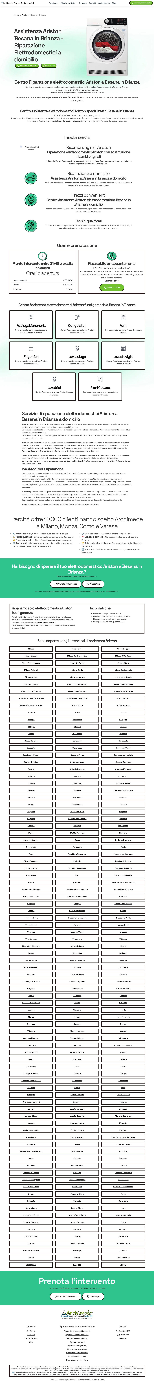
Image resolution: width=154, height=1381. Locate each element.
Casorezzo (77, 748)
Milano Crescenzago (31, 663)
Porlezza (123, 1130)
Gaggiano (77, 790)
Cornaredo (123, 776)
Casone (31, 825)
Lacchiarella (77, 804)
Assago (31, 719)
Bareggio (123, 719)
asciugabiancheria (31, 325)
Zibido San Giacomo (31, 946)
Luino (123, 1222)
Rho (77, 875)
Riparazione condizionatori (77, 1334)
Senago (77, 903)
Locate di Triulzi (77, 811)
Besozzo (31, 1165)
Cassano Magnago (77, 1179)
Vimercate (31, 1045)
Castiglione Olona (31, 1187)
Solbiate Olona (123, 1243)
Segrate (31, 903)
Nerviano (123, 833)
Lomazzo (123, 1109)
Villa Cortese (31, 939)
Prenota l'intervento (142, 3)
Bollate (123, 726)
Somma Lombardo (31, 1250)
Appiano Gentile (77, 1052)
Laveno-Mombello (123, 1215)
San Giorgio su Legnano (77, 889)
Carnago (77, 1172)
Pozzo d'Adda (31, 868)
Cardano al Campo (31, 1172)
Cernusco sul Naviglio (123, 755)
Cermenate (77, 1080)
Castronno (77, 1187)
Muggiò (77, 1017)
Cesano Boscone (123, 762)
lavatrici (54, 387)
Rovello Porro (77, 1137)
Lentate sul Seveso (31, 1002)
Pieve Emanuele (31, 861)
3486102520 (113, 287)
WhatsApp (50, 65)
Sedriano (123, 896)
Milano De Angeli (77, 663)
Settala (31, 910)
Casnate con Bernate (31, 1080)
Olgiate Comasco (31, 1130)
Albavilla (77, 1045)
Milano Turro (77, 705)
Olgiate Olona (31, 1236)
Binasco (77, 726)
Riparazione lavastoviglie (77, 1352)
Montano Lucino (77, 1123)
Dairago (31, 790)
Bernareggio (31, 960)
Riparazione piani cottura (77, 1360)
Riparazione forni (77, 1342)
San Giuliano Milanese (123, 889)
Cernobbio (123, 1080)
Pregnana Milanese (123, 868)
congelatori (77, 325)
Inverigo (123, 1102)
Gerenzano (123, 1201)
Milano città (77, 649)
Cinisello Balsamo (77, 769)
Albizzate (123, 1151)
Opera (77, 840)
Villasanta (123, 1038)
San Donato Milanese (31, 889)
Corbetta (31, 776)
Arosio (123, 1052)
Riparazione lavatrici (77, 1356)
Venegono (31, 1264)
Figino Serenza (77, 1094)
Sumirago (77, 1250)
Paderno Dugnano (123, 840)
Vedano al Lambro (31, 1038)
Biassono (123, 960)
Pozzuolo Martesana (77, 868)
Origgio (77, 1236)
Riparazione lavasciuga (77, 1349)
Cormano (77, 776)
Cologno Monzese (123, 769)
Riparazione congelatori (77, 1338)
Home (16, 15)
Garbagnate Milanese (123, 790)
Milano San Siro (123, 698)
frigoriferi (31, 356)
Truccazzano (31, 925)
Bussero (123, 733)
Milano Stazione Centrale (31, 705)
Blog (114, 3)
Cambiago (77, 741)
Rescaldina (31, 875)
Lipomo (31, 1109)
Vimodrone (77, 939)
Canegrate (123, 741)
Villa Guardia (77, 1151)
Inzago (31, 804)
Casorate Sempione (31, 1179)
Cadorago (31, 1066)
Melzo (31, 833)
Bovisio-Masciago (31, 967)
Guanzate (77, 1102)
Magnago (31, 818)
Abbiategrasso (123, 705)
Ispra (123, 1208)
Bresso (31, 733)
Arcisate (77, 1158)
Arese (77, 712)
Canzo (123, 1066)
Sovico (123, 1024)
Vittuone (123, 939)
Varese (77, 1257)
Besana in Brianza (77, 960)
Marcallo (123, 818)
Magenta (123, 811)
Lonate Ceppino (31, 1222)
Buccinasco (77, 733)
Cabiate (123, 1059)
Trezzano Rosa (31, 918)
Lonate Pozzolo (77, 1222)
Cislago (31, 1194)
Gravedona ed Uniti (31, 1102)
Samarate (123, 1236)
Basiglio (31, 726)
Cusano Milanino (123, 783)
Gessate (31, 797)
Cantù (77, 1066)
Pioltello (77, 861)
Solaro (123, 910)
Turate (77, 1144)
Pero (31, 854)
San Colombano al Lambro (123, 882)
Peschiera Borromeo (77, 854)
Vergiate (77, 1264)
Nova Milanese (123, 1017)
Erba (123, 1087)
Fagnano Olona (77, 1194)
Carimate (77, 1073)
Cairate (123, 1165)
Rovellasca (31, 1137)
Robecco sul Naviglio (123, 875)
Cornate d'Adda (123, 988)
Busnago (31, 974)
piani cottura (100, 387)
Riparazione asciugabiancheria (77, 1331)
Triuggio (31, 1031)
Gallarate (31, 1201)
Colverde (31, 1087)
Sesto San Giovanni (123, 903)
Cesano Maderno (123, 981)
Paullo (123, 847)
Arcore (31, 953)
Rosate (31, 882)
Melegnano (123, 825)
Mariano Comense (123, 1116)
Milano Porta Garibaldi (77, 684)
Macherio (77, 1010)
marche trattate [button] (68, 3)
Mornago (123, 1229)
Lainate (123, 804)
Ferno (123, 1194)
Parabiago (77, 847)
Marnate (77, 1229)
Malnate (31, 1229)
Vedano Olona (123, 1257)
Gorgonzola (77, 797)
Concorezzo (77, 988)
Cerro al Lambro (31, 762)
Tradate (123, 1250)
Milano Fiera (123, 663)
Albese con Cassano (123, 1045)
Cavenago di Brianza (31, 981)
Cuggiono (77, 783)
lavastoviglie (123, 356)
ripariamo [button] (53, 3)
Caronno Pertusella (123, 1172)
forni (123, 325)
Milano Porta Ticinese (31, 691)
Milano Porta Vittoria (123, 691)
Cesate (31, 769)
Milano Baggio (123, 649)
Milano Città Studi (123, 656)
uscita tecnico (104, 3)
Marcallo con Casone (77, 818)
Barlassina (77, 953)
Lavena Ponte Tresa (77, 1215)
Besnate (123, 1158)
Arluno (123, 712)
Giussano (77, 995)
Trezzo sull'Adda (123, 918)
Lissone (31, 1010)
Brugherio (123, 967)
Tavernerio (31, 1144)
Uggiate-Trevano (123, 1144)
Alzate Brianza (31, 1052)
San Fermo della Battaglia (123, 1137)
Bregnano (77, 1059)
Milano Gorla (77, 670)
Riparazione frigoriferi (77, 1345)
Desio (31, 995)
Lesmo (77, 1002)
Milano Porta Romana (123, 684)
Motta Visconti (77, 833)
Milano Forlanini (31, 670)
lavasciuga (77, 356)
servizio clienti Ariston (45, 622)
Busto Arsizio (77, 1165)
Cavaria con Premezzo (123, 1187)
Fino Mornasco (123, 1094)
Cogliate (31, 988)
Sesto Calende (77, 1243)
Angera (31, 1158)
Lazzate (123, 995)
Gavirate (77, 1201)
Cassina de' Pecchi (31, 755)
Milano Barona (31, 656)
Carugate (31, 748)
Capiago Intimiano (31, 1073)
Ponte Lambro (77, 1130)
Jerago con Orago (31, 1215)
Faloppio (31, 1094)
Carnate (123, 974)
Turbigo (77, 925)
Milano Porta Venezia (77, 691)
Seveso (77, 1024)
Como (77, 1087)
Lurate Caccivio (77, 1116)
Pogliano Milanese (123, 861)
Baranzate (77, 719)
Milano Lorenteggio (123, 677)
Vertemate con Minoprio (31, 1151)
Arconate (31, 712)
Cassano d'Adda (123, 748)
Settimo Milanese (77, 910)
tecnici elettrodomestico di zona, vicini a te (69, 121)
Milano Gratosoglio (123, 670)
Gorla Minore (31, 1208)
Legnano (31, 811)
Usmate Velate (77, 1031)
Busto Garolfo (31, 741)
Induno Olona (77, 1208)
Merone (31, 1123)
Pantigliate (31, 847)
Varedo (123, 1031)
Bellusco (123, 953)
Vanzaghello (123, 925)
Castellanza (123, 1179)
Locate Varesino (77, 1109)
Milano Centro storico (77, 656)
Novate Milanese (31, 840)
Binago (31, 1059)
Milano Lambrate (77, 677)
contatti (92, 3)
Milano (31, 649)
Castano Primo (77, 755)
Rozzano (77, 882)
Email (124, 1338)
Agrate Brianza (77, 946)
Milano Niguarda (31, 684)
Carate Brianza (77, 974)
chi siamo (83, 3)
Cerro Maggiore (77, 762)
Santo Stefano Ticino (77, 896)
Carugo (123, 1073)
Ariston (25, 15)
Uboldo (31, 1257)
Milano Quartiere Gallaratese (31, 698)
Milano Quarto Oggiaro (77, 698)
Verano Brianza (77, 1038)
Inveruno (123, 797)
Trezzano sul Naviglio (77, 918)
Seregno (31, 1024)
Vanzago (31, 932)
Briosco (77, 967)
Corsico (31, 783)
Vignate (123, 932)
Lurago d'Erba (31, 1116)
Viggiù (123, 1264)
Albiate (123, 946)
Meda (123, 1010)
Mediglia (77, 825)
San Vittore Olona (31, 896)
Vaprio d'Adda (77, 932)
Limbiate (123, 1002)
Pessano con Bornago (123, 854)
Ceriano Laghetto (77, 981)
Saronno (31, 1243)
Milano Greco (31, 677)
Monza (31, 1017)
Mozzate (123, 1123)
